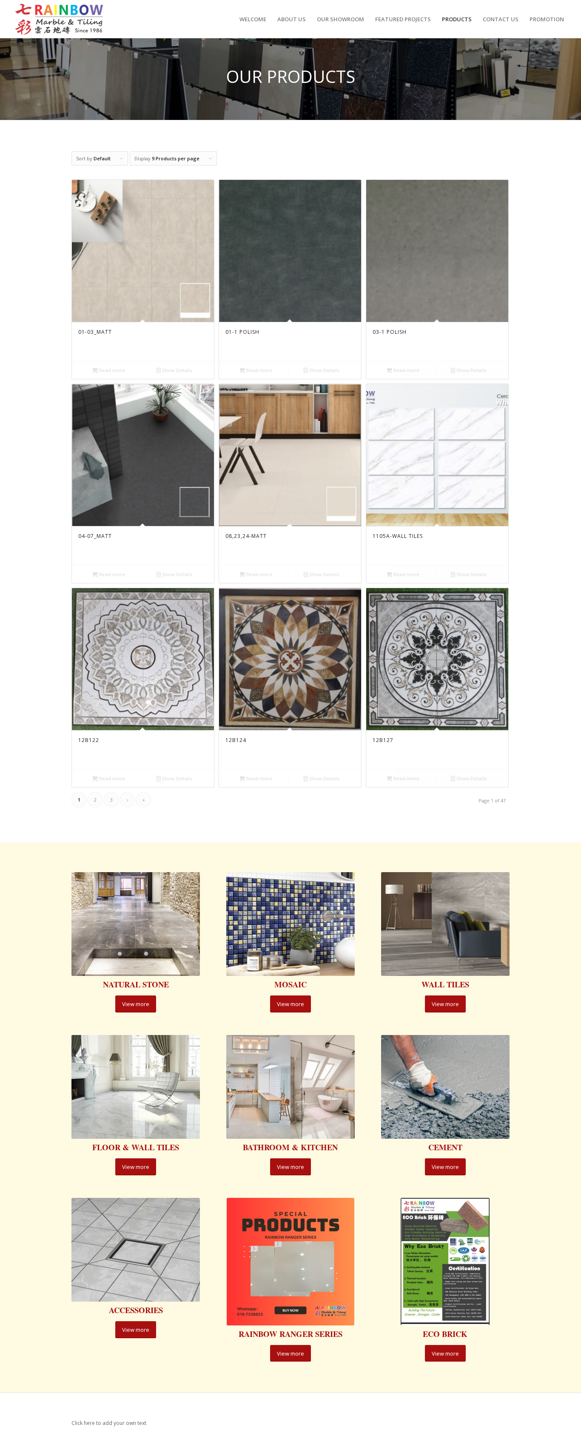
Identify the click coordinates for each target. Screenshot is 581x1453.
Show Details (176, 370)
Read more (111, 370)
